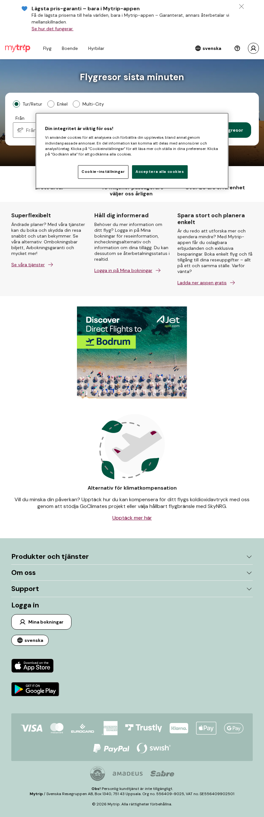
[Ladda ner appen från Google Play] (35, 690)
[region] (132, 151)
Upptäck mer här (132, 517)
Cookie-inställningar (103, 171)
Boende (70, 48)
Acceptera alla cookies (160, 171)
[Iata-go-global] (97, 773)
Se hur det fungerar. (52, 29)
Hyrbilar (96, 48)
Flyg (47, 48)
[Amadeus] (128, 774)
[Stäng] (241, 6)
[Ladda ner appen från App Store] (35, 666)
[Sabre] (162, 773)
